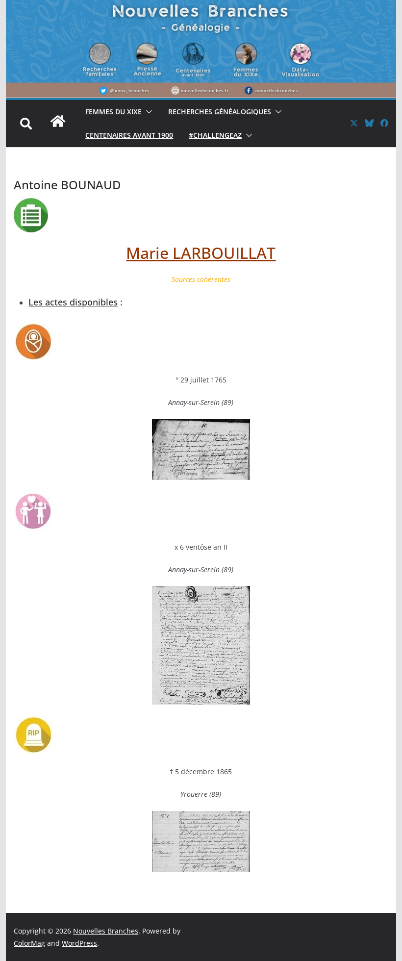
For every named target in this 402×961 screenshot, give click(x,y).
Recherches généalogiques (219, 111)
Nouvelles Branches (105, 931)
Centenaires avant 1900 (129, 135)
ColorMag (29, 943)
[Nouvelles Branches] (58, 126)
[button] (147, 112)
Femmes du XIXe (113, 111)
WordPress (79, 943)
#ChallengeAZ (215, 135)
